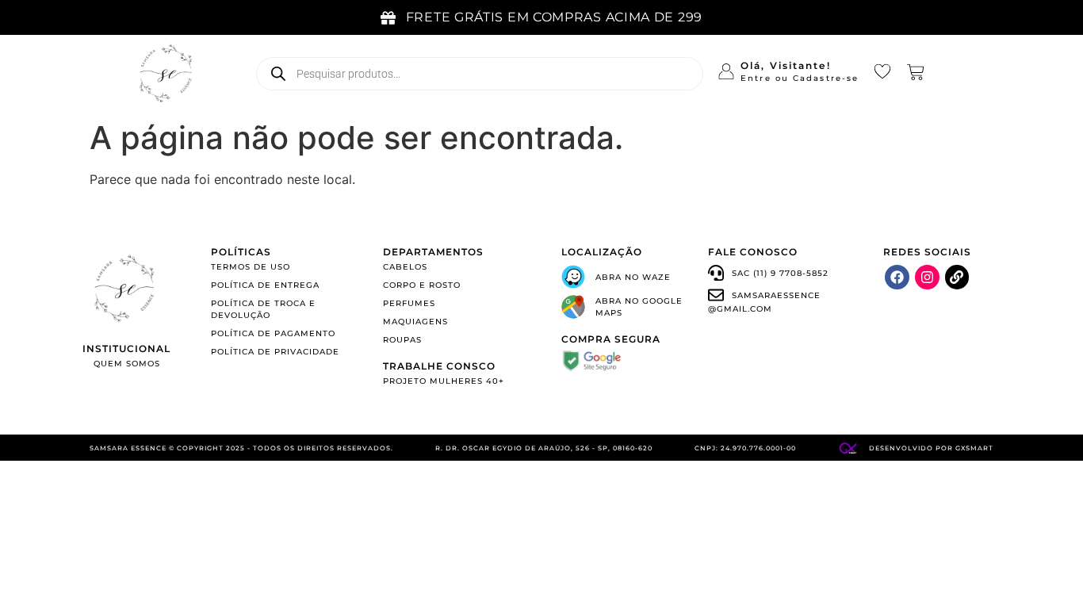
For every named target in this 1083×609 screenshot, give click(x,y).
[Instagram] (927, 277)
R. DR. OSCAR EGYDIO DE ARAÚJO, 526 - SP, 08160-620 (543, 448)
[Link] (957, 277)
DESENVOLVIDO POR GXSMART (931, 448)
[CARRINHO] (915, 72)
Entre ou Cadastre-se (799, 78)
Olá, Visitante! (785, 65)
